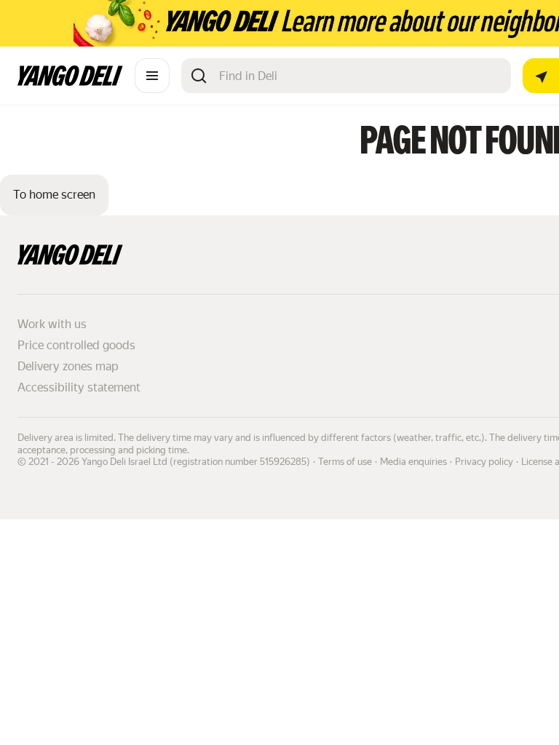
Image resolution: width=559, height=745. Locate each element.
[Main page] (70, 82)
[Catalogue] (152, 75)
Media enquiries (413, 461)
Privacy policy (484, 461)
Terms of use (345, 461)
